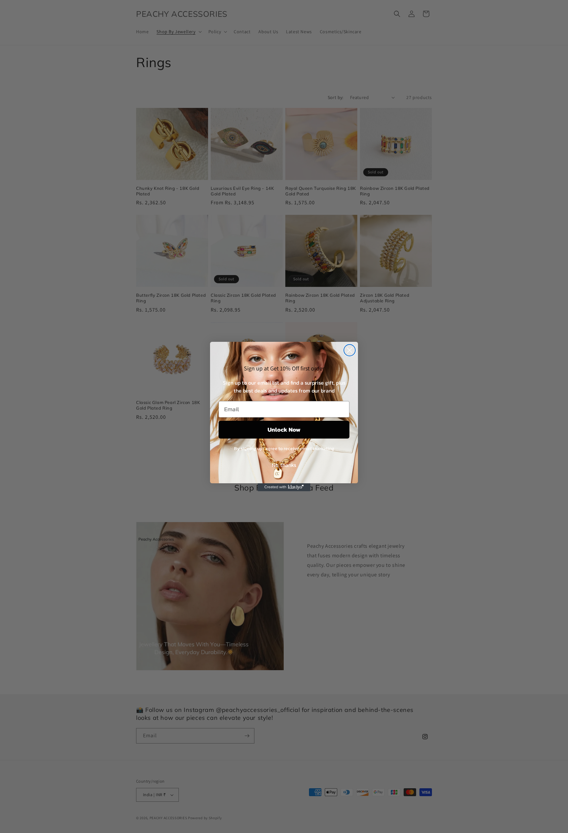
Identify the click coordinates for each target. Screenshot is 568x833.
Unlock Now (284, 429)
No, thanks (284, 465)
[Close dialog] (349, 350)
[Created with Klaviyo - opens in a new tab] (284, 487)
